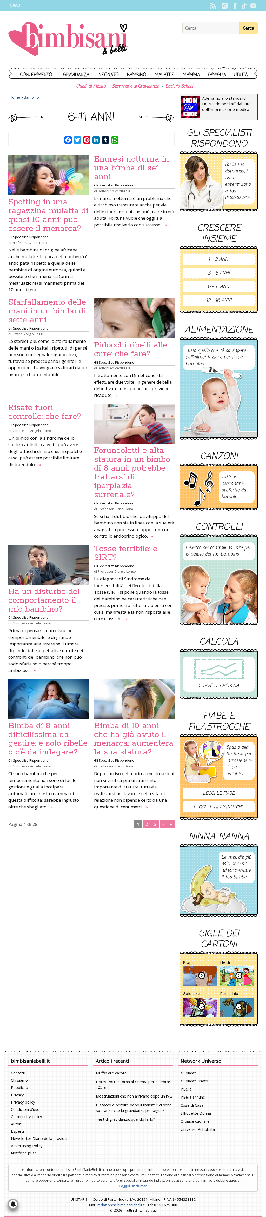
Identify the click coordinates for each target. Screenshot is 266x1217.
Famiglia (217, 75)
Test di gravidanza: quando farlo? (125, 1119)
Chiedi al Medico (91, 86)
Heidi (225, 962)
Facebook (235, 5)
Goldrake (191, 993)
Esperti (17, 1131)
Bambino (136, 75)
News (15, 6)
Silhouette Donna (196, 1113)
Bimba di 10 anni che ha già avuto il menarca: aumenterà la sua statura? (134, 739)
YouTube (253, 5)
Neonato (109, 75)
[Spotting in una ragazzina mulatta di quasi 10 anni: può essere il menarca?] (48, 175)
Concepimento (36, 75)
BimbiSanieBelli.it (68, 39)
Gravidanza (76, 75)
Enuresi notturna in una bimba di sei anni (131, 168)
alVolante (189, 1072)
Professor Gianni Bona (29, 242)
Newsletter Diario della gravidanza (42, 1138)
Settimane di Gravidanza (135, 86)
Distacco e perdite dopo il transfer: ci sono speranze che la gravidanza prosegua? (134, 1107)
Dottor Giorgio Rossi (27, 334)
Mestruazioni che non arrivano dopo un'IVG (134, 1096)
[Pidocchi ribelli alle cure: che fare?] (134, 318)
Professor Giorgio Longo (117, 571)
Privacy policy (23, 1102)
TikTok (244, 5)
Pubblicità (19, 1087)
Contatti (18, 1072)
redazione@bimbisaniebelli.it (120, 1204)
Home (15, 97)
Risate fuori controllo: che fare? (44, 412)
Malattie (164, 75)
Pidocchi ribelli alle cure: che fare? (130, 349)
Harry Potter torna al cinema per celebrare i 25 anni (134, 1084)
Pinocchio (229, 993)
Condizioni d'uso (25, 1109)
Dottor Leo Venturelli (114, 191)
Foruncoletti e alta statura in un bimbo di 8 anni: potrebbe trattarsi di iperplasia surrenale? (132, 472)
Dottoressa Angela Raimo (31, 430)
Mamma (191, 75)
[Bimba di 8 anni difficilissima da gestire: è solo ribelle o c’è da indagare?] (48, 699)
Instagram (224, 5)
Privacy (17, 1094)
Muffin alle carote (111, 1072)
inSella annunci (193, 1097)
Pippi (188, 962)
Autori (16, 1123)
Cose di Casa (192, 1105)
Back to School (179, 86)
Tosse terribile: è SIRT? (125, 553)
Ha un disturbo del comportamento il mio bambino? (44, 600)
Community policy (26, 1116)
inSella (186, 1089)
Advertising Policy (27, 1145)
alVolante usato (194, 1081)
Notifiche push (24, 1152)
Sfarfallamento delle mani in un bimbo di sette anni (47, 311)
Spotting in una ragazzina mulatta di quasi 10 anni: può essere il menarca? (48, 215)
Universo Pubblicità (198, 1129)
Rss (213, 5)
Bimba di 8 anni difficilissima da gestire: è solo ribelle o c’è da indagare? (48, 739)
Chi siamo (19, 1080)
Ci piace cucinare (195, 1121)
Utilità (241, 75)
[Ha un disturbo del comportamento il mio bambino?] (48, 565)
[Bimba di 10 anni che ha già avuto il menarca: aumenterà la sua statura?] (134, 699)
